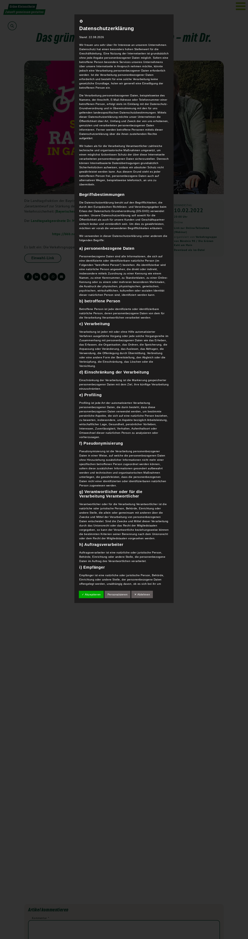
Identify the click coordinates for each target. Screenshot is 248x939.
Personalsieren (117, 594)
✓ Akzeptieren (91, 594)
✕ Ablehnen (142, 594)
